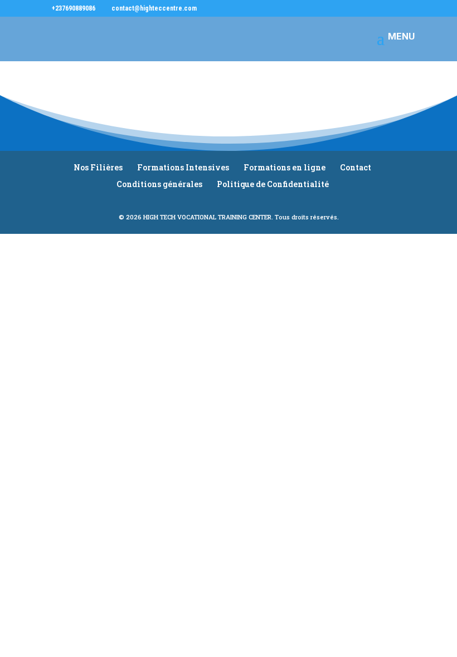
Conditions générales (159, 184)
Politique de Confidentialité (273, 184)
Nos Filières (98, 167)
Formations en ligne (284, 167)
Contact (355, 167)
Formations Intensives (183, 167)
